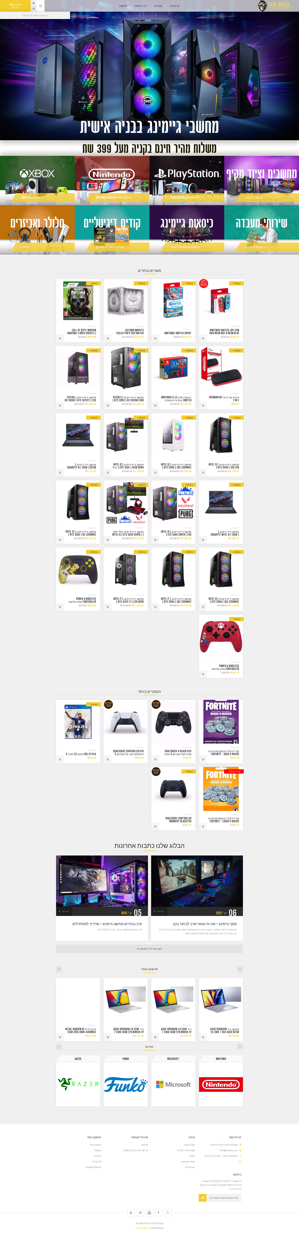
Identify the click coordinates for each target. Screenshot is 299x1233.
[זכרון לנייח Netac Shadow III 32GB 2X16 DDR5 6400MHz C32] (173, 1000)
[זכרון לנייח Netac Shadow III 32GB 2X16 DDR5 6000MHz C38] (126, 1000)
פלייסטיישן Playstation (184, 197)
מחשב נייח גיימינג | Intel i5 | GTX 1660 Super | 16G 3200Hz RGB (176, 534)
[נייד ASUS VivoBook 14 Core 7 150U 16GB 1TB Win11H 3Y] (221, 1000)
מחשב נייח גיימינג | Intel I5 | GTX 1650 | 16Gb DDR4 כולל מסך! (128, 467)
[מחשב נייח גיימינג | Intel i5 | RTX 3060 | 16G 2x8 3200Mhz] (221, 435)
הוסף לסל (203, 338)
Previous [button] (240, 969)
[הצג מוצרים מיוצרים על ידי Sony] (78, 1084)
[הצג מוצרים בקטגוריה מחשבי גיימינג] (261, 180)
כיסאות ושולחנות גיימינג (185, 247)
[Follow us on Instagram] (140, 1212)
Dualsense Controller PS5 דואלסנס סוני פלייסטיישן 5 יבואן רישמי (128, 754)
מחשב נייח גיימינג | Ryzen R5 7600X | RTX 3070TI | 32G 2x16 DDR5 (80, 400)
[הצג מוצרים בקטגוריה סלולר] (37, 230)
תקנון (192, 1155)
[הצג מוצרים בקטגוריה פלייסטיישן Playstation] (187, 180)
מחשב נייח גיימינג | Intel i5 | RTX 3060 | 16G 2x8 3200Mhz (224, 467)
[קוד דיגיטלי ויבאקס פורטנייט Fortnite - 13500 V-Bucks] (221, 789)
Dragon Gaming (125, 1059)
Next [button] (59, 969)
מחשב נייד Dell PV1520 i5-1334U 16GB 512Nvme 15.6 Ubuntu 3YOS (81, 1032)
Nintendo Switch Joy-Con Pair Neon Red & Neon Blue (224, 332)
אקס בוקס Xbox (30, 197)
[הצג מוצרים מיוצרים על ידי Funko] (221, 1084)
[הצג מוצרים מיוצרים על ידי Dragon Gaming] (126, 1084)
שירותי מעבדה (253, 247)
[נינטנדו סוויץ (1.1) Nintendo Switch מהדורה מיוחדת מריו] (173, 368)
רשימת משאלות (93, 1167)
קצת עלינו (190, 1167)
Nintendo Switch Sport (177, 333)
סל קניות (15, 6)
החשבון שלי (95, 1144)
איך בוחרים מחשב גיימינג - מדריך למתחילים (107, 923)
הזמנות (97, 1150)
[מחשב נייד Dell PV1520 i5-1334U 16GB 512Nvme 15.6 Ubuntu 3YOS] (78, 1000)
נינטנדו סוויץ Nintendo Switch (113, 197)
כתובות (97, 1155)
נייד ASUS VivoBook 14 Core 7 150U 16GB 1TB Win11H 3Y (224, 1031)
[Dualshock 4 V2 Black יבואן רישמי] (173, 722)
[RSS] (131, 1212)
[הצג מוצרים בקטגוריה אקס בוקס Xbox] (37, 180)
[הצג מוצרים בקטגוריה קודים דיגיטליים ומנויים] (112, 230)
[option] (149, 70)
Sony (78, 1059)
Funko (221, 1059)
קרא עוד (160, 911)
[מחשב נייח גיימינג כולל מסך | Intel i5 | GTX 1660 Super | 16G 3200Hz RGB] (126, 502)
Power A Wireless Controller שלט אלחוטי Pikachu (82, 601)
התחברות (31, 3)
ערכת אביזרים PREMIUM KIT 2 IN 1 (224, 399)
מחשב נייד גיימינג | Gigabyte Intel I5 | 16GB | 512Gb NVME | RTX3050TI (225, 534)
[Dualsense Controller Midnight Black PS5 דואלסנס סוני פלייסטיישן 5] (173, 789)
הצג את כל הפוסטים (149, 948)
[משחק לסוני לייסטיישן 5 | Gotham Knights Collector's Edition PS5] (126, 301)
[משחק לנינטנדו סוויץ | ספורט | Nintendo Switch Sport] (173, 301)
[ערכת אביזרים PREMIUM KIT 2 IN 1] (221, 368)
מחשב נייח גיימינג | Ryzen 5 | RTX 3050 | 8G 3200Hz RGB (128, 399)
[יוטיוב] (149, 1212)
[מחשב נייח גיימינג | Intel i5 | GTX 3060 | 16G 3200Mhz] (173, 435)
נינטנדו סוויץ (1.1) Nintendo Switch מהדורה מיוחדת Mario (176, 400)
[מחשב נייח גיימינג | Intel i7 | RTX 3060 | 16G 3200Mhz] (173, 569)
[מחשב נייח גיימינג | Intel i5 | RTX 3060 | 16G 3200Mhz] (221, 569)
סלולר (25, 247)
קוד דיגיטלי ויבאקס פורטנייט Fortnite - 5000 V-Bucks (223, 753)
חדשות (144, 1144)
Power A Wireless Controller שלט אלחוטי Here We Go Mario (225, 669)
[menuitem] (173, 1144)
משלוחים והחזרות (186, 1150)
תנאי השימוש (188, 1161)
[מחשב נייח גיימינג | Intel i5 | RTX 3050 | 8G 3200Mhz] (78, 502)
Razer (173, 1059)
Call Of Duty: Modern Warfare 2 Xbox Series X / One (81, 333)
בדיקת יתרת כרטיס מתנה (135, 1150)
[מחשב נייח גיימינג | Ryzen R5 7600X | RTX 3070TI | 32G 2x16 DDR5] (78, 368)
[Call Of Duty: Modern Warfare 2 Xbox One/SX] (78, 301)
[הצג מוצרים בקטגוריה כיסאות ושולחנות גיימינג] (187, 230)
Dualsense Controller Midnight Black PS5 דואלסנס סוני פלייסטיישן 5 (176, 821)
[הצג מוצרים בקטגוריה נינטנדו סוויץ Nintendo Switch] (112, 180)
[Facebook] (158, 1212)
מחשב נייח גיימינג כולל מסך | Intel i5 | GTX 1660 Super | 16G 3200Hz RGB (128, 534)
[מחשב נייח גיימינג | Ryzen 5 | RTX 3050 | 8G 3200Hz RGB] (126, 368)
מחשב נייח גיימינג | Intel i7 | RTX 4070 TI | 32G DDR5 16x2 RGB (128, 601)
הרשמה (202, 1198)
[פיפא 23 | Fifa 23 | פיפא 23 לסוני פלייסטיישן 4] (78, 722)
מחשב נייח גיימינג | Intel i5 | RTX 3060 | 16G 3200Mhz (176, 466)
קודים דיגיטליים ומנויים (110, 247)
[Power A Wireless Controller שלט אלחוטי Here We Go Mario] (221, 637)
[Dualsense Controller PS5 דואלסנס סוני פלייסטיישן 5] (126, 722)
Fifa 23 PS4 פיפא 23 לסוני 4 (81, 754)
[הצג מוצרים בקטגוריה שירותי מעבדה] (261, 230)
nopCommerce (142, 1227)
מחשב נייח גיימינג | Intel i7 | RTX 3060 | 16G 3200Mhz (176, 600)
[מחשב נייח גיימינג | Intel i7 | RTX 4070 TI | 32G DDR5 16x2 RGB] (126, 569)
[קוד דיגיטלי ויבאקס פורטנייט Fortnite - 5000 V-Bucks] (221, 722)
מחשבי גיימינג (254, 197)
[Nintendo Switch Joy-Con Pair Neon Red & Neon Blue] (221, 301)
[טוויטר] (168, 1212)
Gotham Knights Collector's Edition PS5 (130, 332)
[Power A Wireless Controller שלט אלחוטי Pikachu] (78, 569)
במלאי (237, 283)
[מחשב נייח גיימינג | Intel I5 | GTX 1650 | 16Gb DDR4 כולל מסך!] (126, 435)
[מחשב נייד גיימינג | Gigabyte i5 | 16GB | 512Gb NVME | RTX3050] (78, 435)
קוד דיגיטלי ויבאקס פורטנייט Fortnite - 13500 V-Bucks (223, 820)
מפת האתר (189, 1144)
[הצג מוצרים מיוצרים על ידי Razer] (173, 1084)
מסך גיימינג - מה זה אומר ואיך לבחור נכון (205, 923)
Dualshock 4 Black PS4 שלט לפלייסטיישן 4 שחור (177, 753)
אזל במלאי (234, 771)
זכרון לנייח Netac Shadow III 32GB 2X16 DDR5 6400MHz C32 (176, 1032)
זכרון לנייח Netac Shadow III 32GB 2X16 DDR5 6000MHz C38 (128, 1032)
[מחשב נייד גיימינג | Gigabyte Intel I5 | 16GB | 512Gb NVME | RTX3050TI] (221, 502)
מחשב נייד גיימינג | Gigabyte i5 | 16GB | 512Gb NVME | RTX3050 (81, 467)
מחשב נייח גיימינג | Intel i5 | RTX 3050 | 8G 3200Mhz (81, 533)
